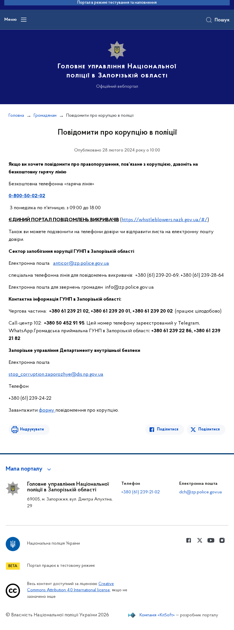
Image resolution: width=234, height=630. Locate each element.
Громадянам (45, 115)
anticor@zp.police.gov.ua (81, 263)
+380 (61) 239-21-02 (140, 492)
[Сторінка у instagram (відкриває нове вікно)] (222, 540)
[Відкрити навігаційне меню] (24, 19)
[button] (29, 469)
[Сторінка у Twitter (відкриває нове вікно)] (199, 540)
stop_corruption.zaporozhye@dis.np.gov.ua (56, 374)
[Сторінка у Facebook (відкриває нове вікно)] (188, 540)
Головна (16, 115)
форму (47, 410)
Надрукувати (32, 429)
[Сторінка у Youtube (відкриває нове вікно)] (210, 540)
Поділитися (167, 429)
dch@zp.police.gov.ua (200, 492)
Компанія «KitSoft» (157, 615)
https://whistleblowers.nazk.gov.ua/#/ (164, 220)
